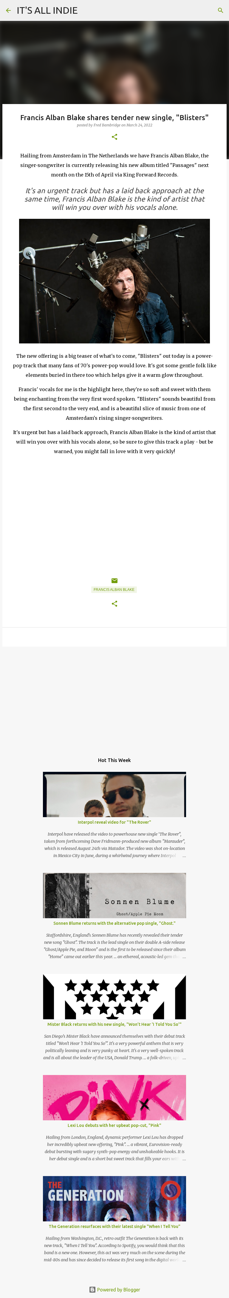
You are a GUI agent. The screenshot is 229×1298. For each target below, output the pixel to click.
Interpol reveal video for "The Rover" (114, 822)
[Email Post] (114, 583)
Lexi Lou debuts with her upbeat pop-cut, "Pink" (114, 1125)
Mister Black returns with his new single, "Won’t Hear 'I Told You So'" (114, 1024)
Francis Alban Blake (114, 590)
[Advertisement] (114, 697)
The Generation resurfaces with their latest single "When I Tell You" (114, 1226)
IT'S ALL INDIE (47, 10)
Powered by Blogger (118, 1289)
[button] (114, 137)
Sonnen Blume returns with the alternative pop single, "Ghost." (114, 923)
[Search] (220, 10)
